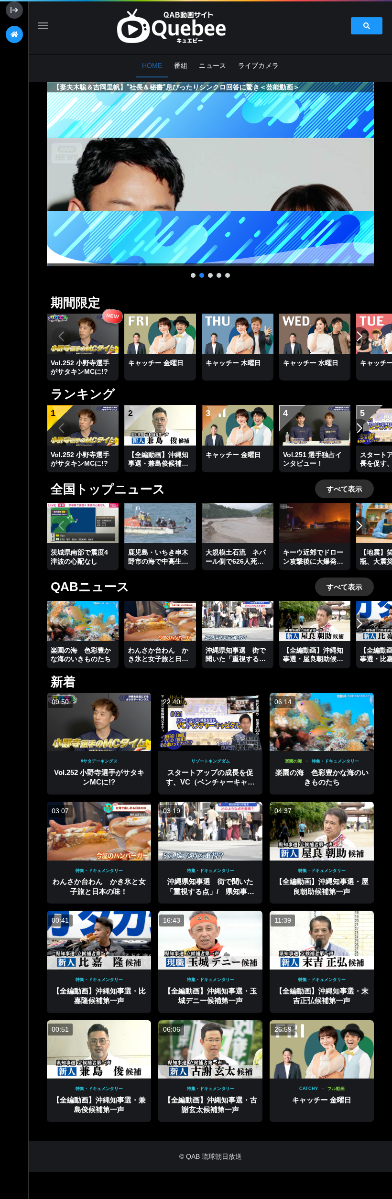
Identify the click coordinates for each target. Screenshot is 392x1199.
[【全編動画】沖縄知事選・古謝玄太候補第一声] (210, 1049)
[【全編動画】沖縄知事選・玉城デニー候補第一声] (210, 940)
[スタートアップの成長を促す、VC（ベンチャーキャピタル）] (210, 722)
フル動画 (336, 1088)
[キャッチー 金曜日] (322, 1049)
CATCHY (308, 1088)
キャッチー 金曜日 (321, 1100)
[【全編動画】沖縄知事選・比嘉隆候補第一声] (99, 940)
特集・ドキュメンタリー (335, 761)
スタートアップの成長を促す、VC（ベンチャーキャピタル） (210, 782)
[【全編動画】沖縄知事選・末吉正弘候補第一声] (322, 940)
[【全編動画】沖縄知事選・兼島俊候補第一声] (99, 1049)
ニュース (212, 65)
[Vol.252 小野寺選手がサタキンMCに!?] (99, 722)
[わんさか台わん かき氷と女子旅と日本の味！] (99, 831)
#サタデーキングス (99, 761)
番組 (181, 65)
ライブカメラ (258, 65)
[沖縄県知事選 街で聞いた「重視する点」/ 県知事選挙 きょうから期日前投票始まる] (210, 831)
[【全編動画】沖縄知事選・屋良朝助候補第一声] (322, 831)
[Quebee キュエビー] (182, 25)
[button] (210, 174)
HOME (152, 65)
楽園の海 (293, 761)
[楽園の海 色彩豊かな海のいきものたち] (322, 722)
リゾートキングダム (210, 761)
